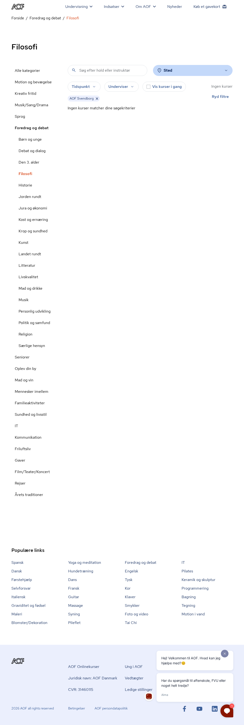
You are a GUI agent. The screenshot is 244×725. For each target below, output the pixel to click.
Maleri (16, 614)
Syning (74, 614)
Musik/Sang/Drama (31, 104)
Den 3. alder (29, 162)
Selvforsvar (21, 588)
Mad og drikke (30, 288)
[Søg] (73, 70)
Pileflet (74, 622)
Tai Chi (131, 622)
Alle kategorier (27, 70)
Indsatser (111, 6)
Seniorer (22, 357)
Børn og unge (30, 139)
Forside (17, 18)
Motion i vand (193, 614)
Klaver (130, 596)
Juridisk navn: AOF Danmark (92, 678)
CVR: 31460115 (80, 689)
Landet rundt (30, 253)
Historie (25, 185)
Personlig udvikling (35, 311)
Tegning (188, 605)
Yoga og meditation (84, 562)
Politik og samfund (34, 322)
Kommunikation (28, 437)
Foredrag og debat (45, 18)
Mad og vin (24, 380)
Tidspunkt (81, 86)
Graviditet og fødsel (28, 605)
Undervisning (76, 6)
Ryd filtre (220, 96)
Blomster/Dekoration (29, 622)
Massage (75, 605)
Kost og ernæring (33, 219)
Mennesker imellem (31, 391)
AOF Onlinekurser (83, 666)
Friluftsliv (23, 448)
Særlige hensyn (32, 345)
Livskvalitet (28, 276)
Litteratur (27, 265)
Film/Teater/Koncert (32, 471)
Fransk (73, 588)
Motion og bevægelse (33, 82)
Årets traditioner (29, 494)
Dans (72, 579)
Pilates (187, 571)
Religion (25, 334)
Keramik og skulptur (198, 579)
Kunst (23, 242)
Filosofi (25, 173)
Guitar (73, 596)
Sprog (20, 116)
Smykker (132, 605)
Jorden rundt (30, 196)
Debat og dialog (32, 150)
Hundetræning (80, 571)
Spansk (17, 562)
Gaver (20, 460)
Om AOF (143, 6)
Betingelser (76, 708)
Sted (168, 70)
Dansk (16, 571)
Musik (24, 299)
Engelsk (131, 571)
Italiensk (18, 596)
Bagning (189, 596)
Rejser (20, 483)
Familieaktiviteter (30, 402)
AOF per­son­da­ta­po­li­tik (111, 708)
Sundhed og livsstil (31, 414)
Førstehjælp (21, 579)
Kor (128, 588)
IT (16, 425)
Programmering (195, 588)
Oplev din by (25, 368)
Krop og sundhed (33, 231)
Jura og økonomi (33, 208)
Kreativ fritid (25, 93)
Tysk (128, 579)
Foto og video (136, 614)
